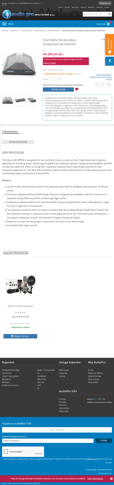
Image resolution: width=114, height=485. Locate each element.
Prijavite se (105, 3)
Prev (3, 64)
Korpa (90, 370)
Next (35, 64)
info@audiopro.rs (92, 459)
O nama (60, 7)
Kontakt (67, 7)
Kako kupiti (75, 7)
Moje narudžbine (95, 373)
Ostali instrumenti (10, 385)
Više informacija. (95, 479)
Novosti (107, 7)
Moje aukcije (93, 379)
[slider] (20, 312)
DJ (38, 373)
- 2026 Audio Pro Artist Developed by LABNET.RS (23, 483)
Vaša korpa (104, 23)
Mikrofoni (41, 379)
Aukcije (62, 376)
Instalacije (41, 376)
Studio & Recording (10, 370)
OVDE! (53, 63)
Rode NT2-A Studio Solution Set (20, 306)
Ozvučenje (6, 373)
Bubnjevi (6, 382)
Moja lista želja (94, 376)
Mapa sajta (64, 411)
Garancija (83, 7)
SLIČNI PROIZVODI (15, 252)
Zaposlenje (99, 7)
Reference (91, 7)
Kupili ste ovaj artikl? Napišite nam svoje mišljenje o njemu (101, 77)
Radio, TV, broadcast (46, 370)
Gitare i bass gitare (10, 376)
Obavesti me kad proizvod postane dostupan (63, 85)
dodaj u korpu (58, 89)
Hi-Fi (39, 385)
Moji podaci (93, 382)
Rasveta (40, 382)
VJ (38, 388)
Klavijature (6, 379)
